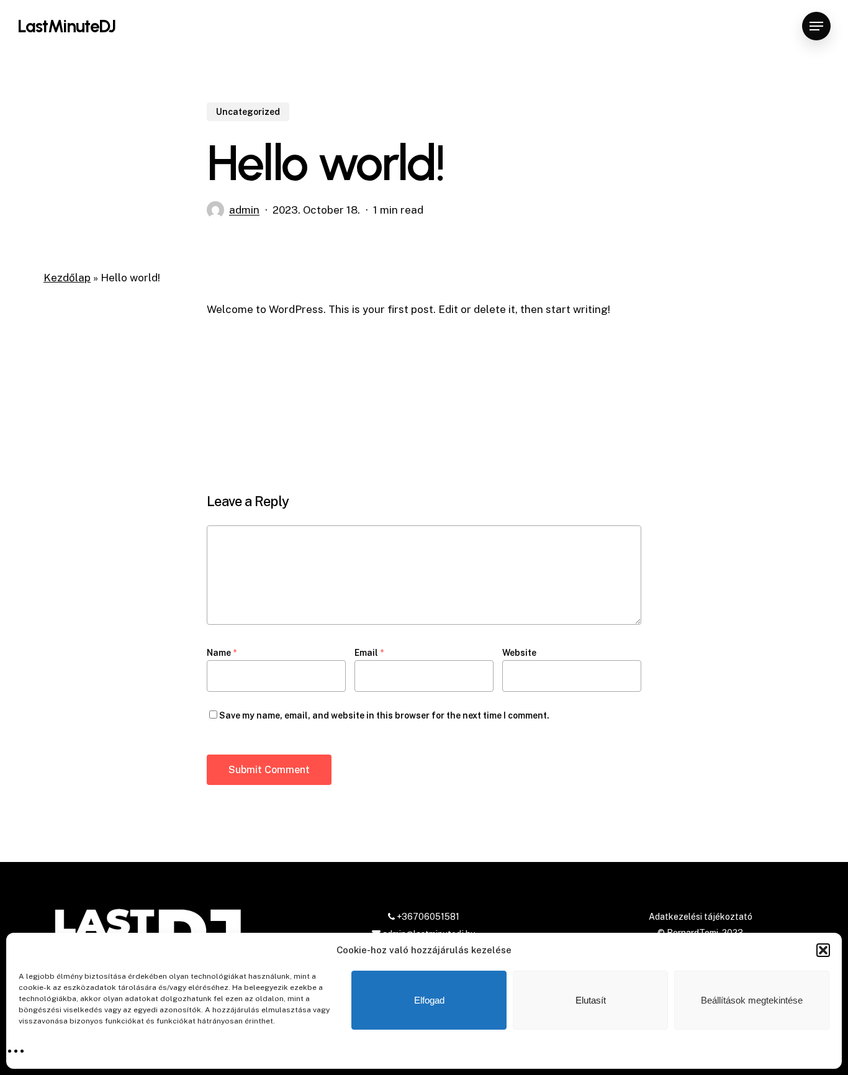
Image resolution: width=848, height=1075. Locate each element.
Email (369, 653)
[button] (823, 950)
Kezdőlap (67, 277)
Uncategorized (248, 112)
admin (244, 210)
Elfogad (429, 1000)
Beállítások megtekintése (752, 1000)
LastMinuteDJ (66, 26)
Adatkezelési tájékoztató (700, 917)
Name (222, 653)
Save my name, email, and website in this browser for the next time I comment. (384, 715)
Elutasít (590, 1000)
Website (519, 653)
